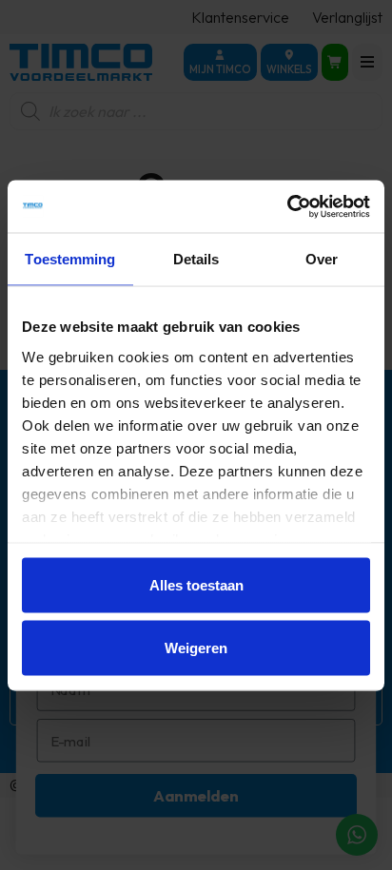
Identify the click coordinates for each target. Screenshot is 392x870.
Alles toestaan (196, 585)
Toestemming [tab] (70, 259)
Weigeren (196, 647)
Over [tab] (321, 259)
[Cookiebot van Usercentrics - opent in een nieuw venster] (287, 206)
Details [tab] (196, 259)
